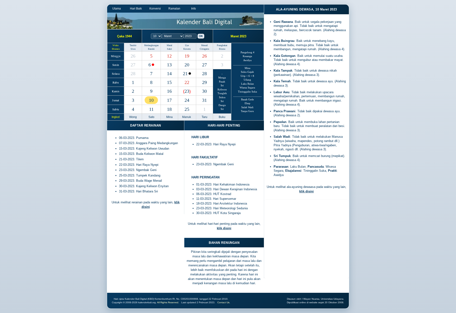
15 (169, 82)
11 (151, 109)
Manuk (186, 117)
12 (169, 56)
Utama (116, 8)
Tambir (133, 45)
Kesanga (247, 56)
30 (204, 91)
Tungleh (222, 93)
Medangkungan (151, 45)
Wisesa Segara (247, 87)
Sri (222, 85)
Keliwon (222, 89)
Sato (151, 117)
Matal (169, 45)
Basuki (151, 49)
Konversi (155, 8)
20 (187, 64)
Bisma (222, 49)
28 (133, 73)
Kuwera (186, 49)
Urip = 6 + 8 (247, 75)
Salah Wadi (247, 107)
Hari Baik (136, 8)
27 (133, 64)
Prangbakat (222, 45)
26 (133, 56)
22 (187, 82)
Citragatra (204, 49)
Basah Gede (247, 99)
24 (187, 100)
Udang (247, 79)
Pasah (222, 81)
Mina (247, 68)
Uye (187, 45)
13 (169, 64)
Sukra (222, 97)
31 (204, 100)
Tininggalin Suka (247, 91)
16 (169, 91)
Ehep (247, 103)
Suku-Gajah (247, 71)
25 (187, 109)
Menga (222, 77)
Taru (204, 117)
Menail (204, 45)
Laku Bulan (247, 83)
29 (204, 82)
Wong (133, 117)
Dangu (222, 105)
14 (169, 73)
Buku (222, 117)
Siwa (133, 49)
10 (151, 100)
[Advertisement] (306, 240)
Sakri (169, 49)
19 (187, 56)
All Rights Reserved (167, 302)
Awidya (247, 60)
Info (193, 8)
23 (187, 91)
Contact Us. (223, 302)
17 (169, 100)
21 (185, 73)
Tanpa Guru (247, 111)
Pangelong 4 (247, 52)
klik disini (224, 228)
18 (169, 109)
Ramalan (174, 8)
